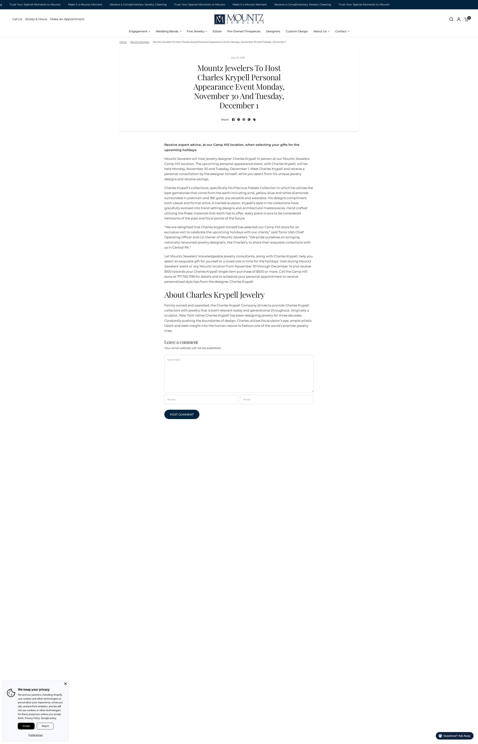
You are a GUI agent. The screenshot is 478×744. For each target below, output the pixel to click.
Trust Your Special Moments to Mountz (189, 4)
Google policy (48, 718)
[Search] (451, 19)
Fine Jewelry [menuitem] (195, 31)
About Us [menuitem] (320, 31)
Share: (225, 119)
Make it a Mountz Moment (75, 4)
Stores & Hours (36, 19)
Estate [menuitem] (217, 31)
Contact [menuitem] (341, 31)
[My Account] (458, 19)
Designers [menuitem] (273, 31)
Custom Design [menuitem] (297, 31)
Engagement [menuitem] (138, 31)
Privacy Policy (32, 718)
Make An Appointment (67, 19)
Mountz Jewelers (139, 42)
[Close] (65, 684)
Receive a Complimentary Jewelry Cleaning (128, 4)
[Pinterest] (244, 119)
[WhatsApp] (249, 119)
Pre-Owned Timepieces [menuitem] (243, 31)
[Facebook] (233, 119)
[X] (238, 119)
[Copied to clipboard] (254, 119)
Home (123, 42)
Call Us (17, 19)
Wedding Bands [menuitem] (167, 31)
